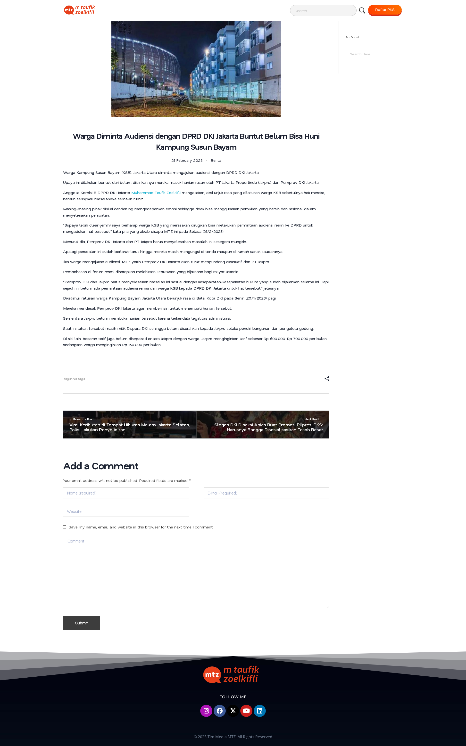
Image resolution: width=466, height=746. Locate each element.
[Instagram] (206, 711)
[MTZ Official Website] (95, 10)
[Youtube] (246, 711)
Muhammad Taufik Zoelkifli (156, 192)
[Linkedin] (260, 711)
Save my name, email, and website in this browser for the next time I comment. (141, 526)
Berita (216, 160)
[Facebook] (220, 711)
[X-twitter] (233, 711)
